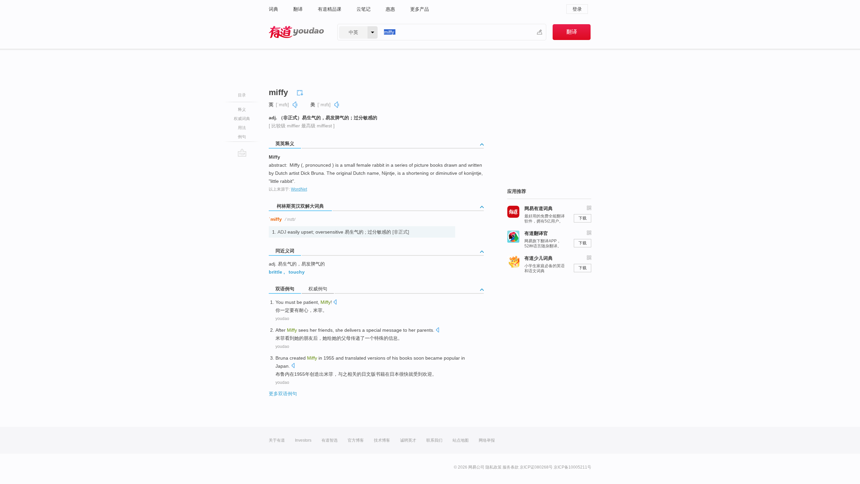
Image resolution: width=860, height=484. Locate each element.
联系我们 (434, 440)
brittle (275, 272)
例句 (242, 136)
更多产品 (419, 9)
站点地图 (461, 440)
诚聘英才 (408, 440)
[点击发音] (335, 302)
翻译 (298, 9)
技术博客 (382, 440)
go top (242, 153)
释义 (242, 109)
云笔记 (363, 9)
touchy (297, 272)
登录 (577, 9)
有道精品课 (329, 9)
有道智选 (329, 440)
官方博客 (356, 440)
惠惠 (390, 9)
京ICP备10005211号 (572, 467)
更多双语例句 (283, 393)
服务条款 (511, 467)
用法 (242, 127)
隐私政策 (493, 467)
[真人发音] (295, 104)
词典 (273, 9)
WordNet (299, 189)
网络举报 (487, 440)
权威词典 (242, 118)
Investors (303, 440)
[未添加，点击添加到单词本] (301, 91)
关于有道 (277, 440)
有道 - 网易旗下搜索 (296, 32)
